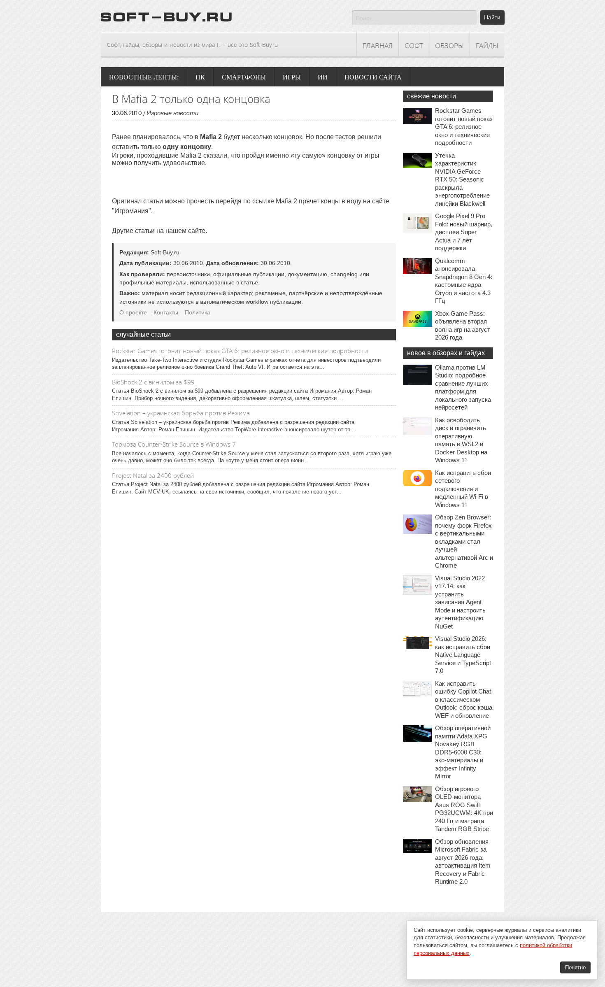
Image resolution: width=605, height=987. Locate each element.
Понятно (575, 967)
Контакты (166, 312)
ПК (200, 77)
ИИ (323, 77)
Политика (197, 312)
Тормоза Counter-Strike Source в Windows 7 (174, 444)
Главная (378, 45)
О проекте (133, 312)
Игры (292, 77)
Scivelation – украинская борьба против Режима (181, 413)
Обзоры (449, 45)
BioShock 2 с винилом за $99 (153, 382)
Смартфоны (244, 77)
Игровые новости (172, 112)
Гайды (487, 45)
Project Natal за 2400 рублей (153, 475)
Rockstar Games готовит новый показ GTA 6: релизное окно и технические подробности (240, 351)
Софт (414, 45)
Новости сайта (373, 77)
